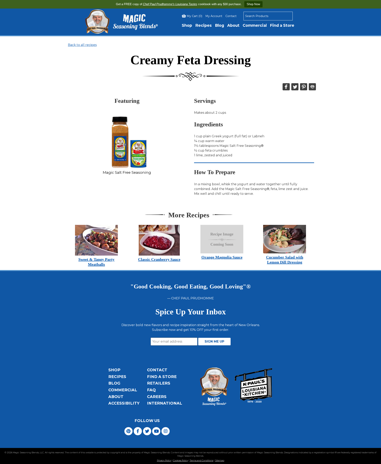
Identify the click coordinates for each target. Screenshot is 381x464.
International (164, 403)
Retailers (158, 383)
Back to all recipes (82, 45)
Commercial (255, 25)
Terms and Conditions (201, 460)
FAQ (151, 390)
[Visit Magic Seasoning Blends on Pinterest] (128, 431)
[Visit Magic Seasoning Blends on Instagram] (165, 431)
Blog (219, 25)
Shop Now (253, 4)
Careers (156, 396)
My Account (213, 16)
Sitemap (219, 460)
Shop (187, 25)
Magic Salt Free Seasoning (127, 172)
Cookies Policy (180, 460)
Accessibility (124, 403)
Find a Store (282, 25)
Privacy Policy (164, 460)
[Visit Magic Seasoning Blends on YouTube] (156, 431)
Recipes (203, 25)
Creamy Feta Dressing (190, 60)
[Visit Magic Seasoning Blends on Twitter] (147, 431)
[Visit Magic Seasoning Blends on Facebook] (138, 431)
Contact (231, 16)
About (233, 25)
